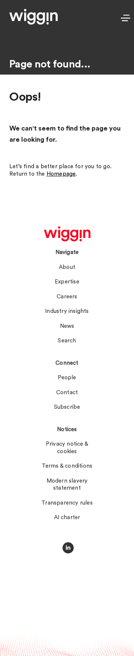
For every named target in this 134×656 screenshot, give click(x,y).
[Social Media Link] (68, 547)
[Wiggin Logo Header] (33, 17)
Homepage (61, 174)
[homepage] (67, 233)
